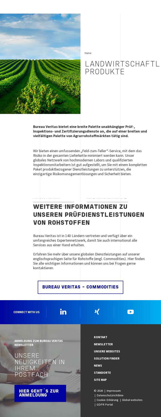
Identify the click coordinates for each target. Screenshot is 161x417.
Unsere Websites (107, 351)
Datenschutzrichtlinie (110, 395)
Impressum (113, 391)
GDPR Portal (105, 404)
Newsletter (103, 344)
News (98, 365)
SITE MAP (100, 380)
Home (88, 53)
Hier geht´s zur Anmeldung (39, 393)
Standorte (102, 373)
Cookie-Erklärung (107, 400)
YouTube (130, 312)
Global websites (132, 400)
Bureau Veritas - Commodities (80, 287)
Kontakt (100, 337)
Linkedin (63, 312)
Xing (97, 312)
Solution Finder (106, 358)
